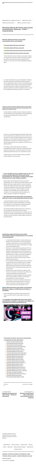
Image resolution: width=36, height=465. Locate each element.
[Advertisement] (18, 12)
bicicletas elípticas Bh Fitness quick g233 (14, 47)
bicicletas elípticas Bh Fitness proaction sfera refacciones (18, 50)
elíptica (31, 384)
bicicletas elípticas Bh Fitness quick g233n (15, 45)
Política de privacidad (6, 458)
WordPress (12, 460)
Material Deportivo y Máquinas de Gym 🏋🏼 (11, 20)
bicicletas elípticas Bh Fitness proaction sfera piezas (17, 53)
